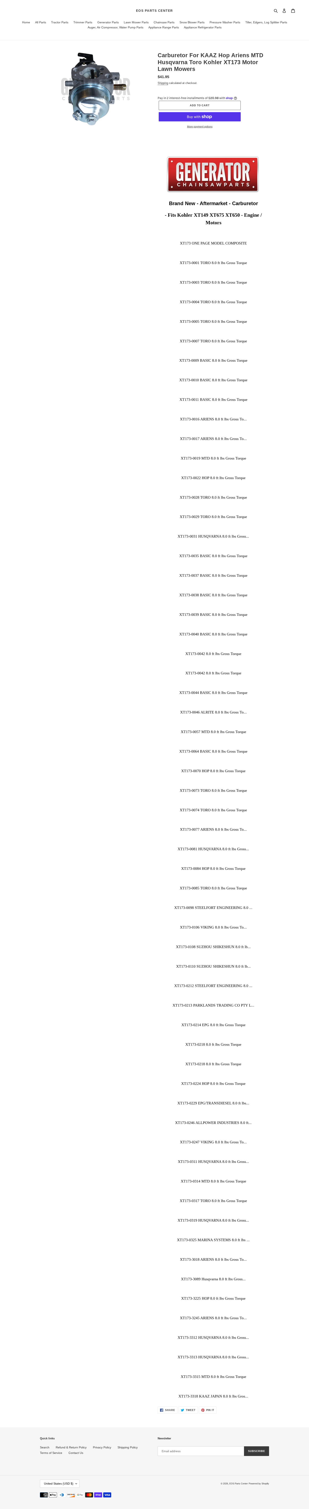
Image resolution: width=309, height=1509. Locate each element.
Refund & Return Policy (71, 1447)
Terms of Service (51, 1453)
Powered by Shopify (259, 1483)
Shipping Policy (128, 1447)
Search (44, 1447)
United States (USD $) (58, 1483)
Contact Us (76, 1453)
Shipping (163, 83)
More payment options (200, 126)
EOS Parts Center (154, 10)
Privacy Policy (102, 1447)
